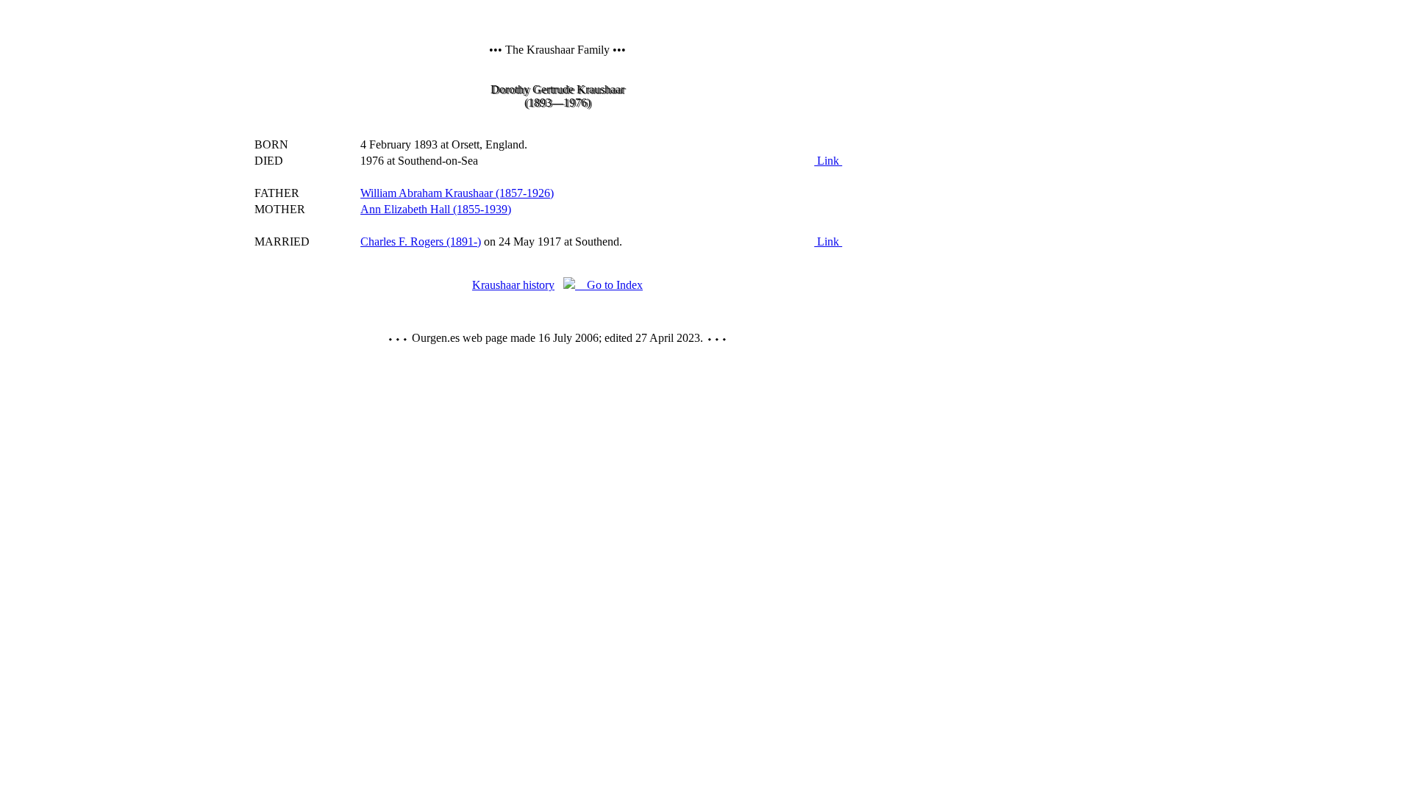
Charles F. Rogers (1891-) (420, 241)
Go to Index (609, 285)
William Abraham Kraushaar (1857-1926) (457, 193)
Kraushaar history (513, 285)
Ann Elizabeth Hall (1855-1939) (435, 209)
